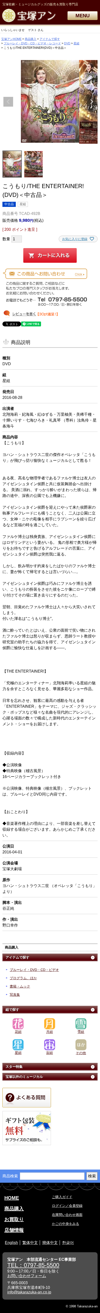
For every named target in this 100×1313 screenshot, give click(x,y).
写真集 (15, 995)
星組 (76, 43)
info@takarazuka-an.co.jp (29, 1292)
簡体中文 (50, 1243)
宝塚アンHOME (11, 39)
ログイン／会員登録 (67, 1206)
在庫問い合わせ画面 (67, 1215)
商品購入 (30, 39)
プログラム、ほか (23, 978)
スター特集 (14, 1067)
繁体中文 (30, 1243)
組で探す (12, 1009)
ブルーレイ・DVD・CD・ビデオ (34, 970)
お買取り (14, 1219)
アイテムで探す (50, 39)
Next (92, 102)
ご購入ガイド (62, 1197)
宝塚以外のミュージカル (24, 1077)
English (11, 1243)
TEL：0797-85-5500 (33, 1265)
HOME (11, 1198)
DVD (67, 43)
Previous (8, 102)
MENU (82, 15)
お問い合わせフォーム (26, 1276)
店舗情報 (14, 1230)
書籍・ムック (20, 986)
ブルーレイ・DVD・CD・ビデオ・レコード (32, 43)
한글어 (68, 1243)
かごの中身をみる (65, 1224)
